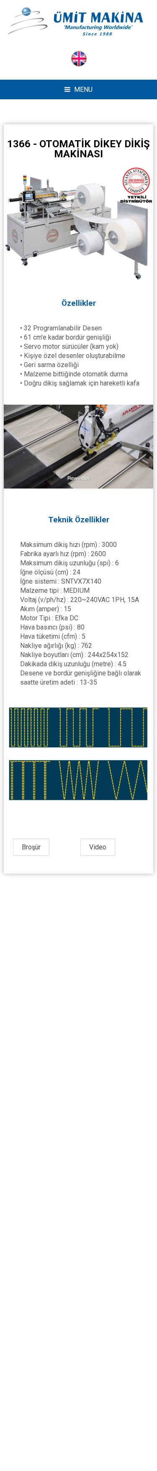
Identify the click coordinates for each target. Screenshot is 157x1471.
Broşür (31, 847)
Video (97, 847)
